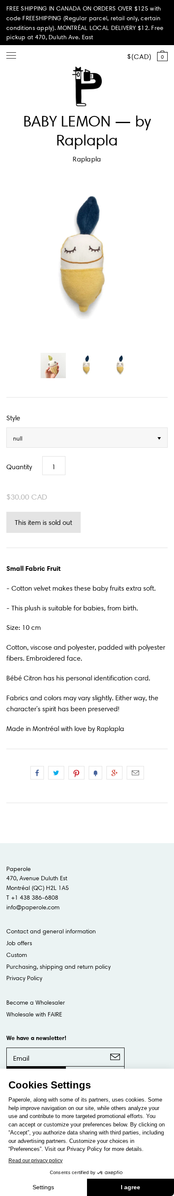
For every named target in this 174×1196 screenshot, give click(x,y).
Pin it (76, 772)
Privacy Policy (24, 978)
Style (13, 418)
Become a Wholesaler (35, 1002)
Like (37, 772)
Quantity (19, 466)
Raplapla (87, 159)
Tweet (56, 772)
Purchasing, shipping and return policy (58, 966)
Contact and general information (51, 931)
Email (135, 772)
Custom (16, 955)
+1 (114, 772)
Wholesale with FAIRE (34, 1014)
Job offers (19, 943)
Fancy (95, 772)
